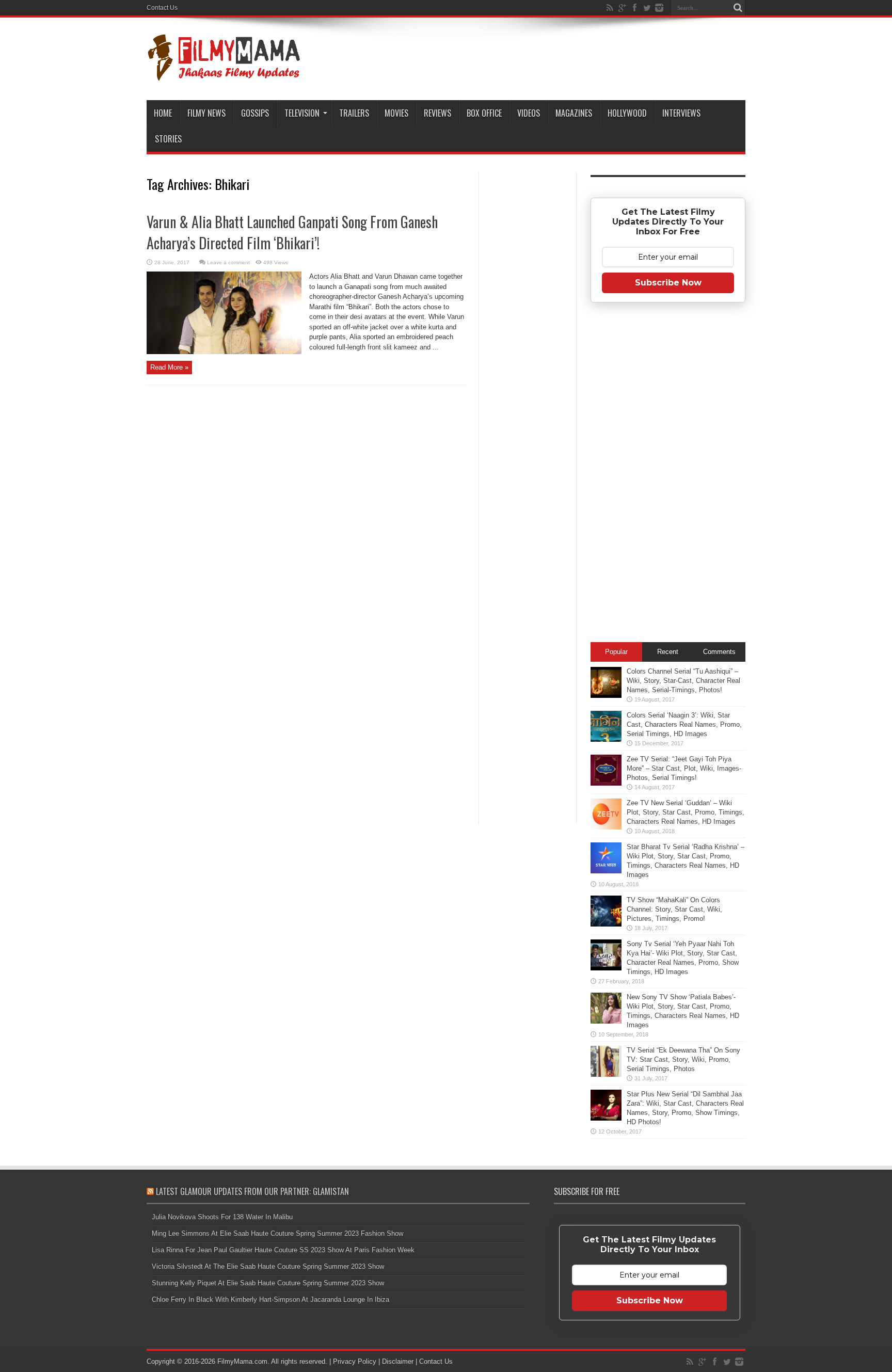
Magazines (573, 113)
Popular (616, 652)
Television (302, 113)
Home (163, 113)
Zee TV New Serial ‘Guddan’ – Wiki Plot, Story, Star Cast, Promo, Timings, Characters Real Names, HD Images (685, 812)
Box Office (484, 113)
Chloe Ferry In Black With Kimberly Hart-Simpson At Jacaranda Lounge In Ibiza (270, 1299)
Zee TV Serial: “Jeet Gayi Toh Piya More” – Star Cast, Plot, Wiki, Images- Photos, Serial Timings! (684, 768)
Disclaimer (397, 1361)
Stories (168, 139)
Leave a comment (228, 262)
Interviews (681, 113)
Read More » (169, 367)
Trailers (354, 113)
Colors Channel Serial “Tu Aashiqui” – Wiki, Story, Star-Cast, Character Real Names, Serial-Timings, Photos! (683, 680)
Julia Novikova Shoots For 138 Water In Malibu (222, 1217)
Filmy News (206, 113)
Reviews (437, 113)
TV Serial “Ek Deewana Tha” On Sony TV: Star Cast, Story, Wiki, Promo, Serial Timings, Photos (683, 1059)
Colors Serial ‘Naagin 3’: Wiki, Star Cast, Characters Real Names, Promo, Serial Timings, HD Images (684, 724)
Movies (396, 113)
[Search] (737, 7)
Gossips (255, 113)
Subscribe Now (668, 283)
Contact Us (162, 7)
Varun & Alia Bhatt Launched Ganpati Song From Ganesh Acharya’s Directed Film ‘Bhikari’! (292, 232)
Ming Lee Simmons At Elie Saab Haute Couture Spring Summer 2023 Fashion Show (277, 1233)
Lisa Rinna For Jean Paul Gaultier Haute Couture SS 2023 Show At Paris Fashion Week (283, 1250)
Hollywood (627, 113)
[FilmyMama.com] (224, 74)
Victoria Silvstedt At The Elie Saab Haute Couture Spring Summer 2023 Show (268, 1266)
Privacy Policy (354, 1361)
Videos (528, 113)
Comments (719, 652)
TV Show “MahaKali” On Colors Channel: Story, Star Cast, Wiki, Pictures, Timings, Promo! (674, 909)
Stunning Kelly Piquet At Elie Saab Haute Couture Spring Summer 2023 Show (268, 1283)
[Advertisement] (527, 337)
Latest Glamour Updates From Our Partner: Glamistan (252, 1191)
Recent (667, 652)
